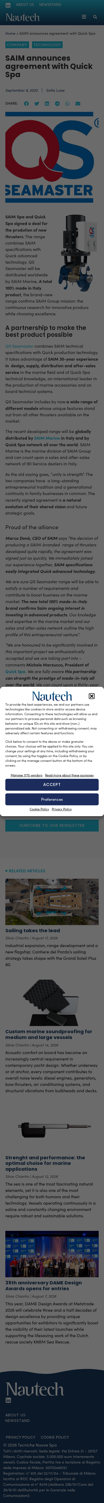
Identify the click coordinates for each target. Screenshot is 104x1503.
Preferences (52, 799)
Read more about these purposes (69, 775)
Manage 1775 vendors (26, 775)
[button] (91, 696)
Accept (52, 784)
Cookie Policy (39, 809)
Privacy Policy (62, 809)
